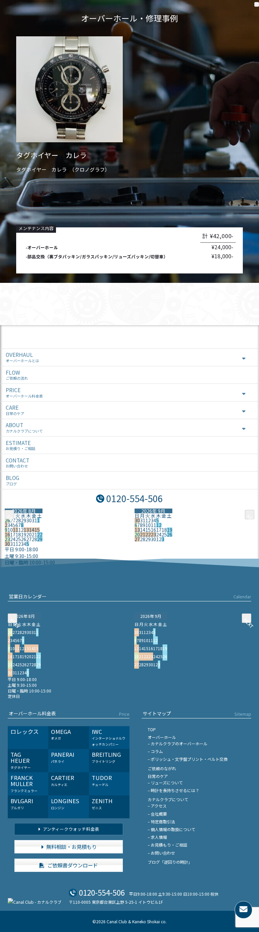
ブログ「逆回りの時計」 (170, 862)
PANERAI (62, 757)
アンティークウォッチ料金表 (70, 829)
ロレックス (24, 732)
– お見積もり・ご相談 (167, 845)
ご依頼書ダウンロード (72, 865)
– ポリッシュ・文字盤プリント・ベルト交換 (188, 759)
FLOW (17, 375)
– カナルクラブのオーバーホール (177, 743)
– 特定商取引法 (161, 821)
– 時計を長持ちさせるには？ (173, 790)
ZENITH (102, 803)
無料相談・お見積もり (71, 846)
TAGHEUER (20, 760)
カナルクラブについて (168, 799)
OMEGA (61, 734)
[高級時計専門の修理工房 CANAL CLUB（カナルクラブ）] (34, 902)
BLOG (12, 480)
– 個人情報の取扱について (171, 829)
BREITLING (106, 757)
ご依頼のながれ (162, 768)
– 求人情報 (157, 837)
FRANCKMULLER (23, 783)
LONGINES (65, 803)
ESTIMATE (20, 445)
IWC (108, 737)
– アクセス (157, 806)
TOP (152, 729)
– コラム (155, 751)
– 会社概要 (157, 814)
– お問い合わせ (161, 853)
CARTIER (62, 780)
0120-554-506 (134, 498)
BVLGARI (21, 803)
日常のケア (158, 776)
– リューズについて (165, 782)
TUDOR (102, 780)
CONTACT (17, 462)
